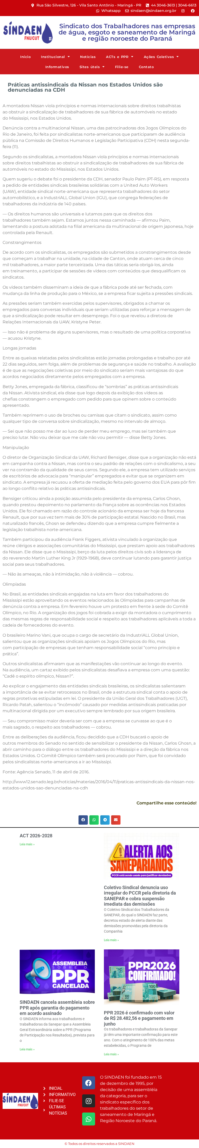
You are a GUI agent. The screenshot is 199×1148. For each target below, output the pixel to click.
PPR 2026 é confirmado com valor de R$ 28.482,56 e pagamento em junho (139, 1018)
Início (25, 57)
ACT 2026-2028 (36, 835)
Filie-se (122, 67)
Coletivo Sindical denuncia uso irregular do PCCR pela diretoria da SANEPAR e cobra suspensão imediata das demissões (140, 896)
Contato (146, 67)
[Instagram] (88, 1100)
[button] (83, 820)
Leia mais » (27, 844)
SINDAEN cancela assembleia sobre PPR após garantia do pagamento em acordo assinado (57, 1007)
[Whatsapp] (88, 1119)
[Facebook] (88, 1082)
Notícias (88, 57)
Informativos (57, 67)
